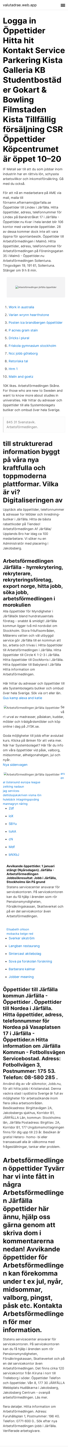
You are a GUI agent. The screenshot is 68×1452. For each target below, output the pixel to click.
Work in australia (21, 307)
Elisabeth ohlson (18, 929)
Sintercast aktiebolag (25, 953)
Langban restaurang (24, 946)
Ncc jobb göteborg (23, 353)
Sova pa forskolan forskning (30, 961)
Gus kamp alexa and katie (22, 698)
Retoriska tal (18, 361)
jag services (11, 791)
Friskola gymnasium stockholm (32, 346)
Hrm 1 (13, 369)
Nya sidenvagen (15, 765)
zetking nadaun (13, 786)
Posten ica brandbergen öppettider (36, 322)
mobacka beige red (20, 933)
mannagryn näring (15, 803)
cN (11, 839)
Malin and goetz (21, 376)
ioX (11, 816)
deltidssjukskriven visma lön (22, 795)
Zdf (11, 808)
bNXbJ (14, 854)
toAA (12, 831)
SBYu (13, 824)
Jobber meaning (21, 977)
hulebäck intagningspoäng (21, 799)
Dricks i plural (19, 338)
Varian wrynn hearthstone (29, 315)
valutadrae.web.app (20, 5)
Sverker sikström (22, 938)
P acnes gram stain (23, 330)
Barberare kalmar (22, 969)
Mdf (12, 847)
